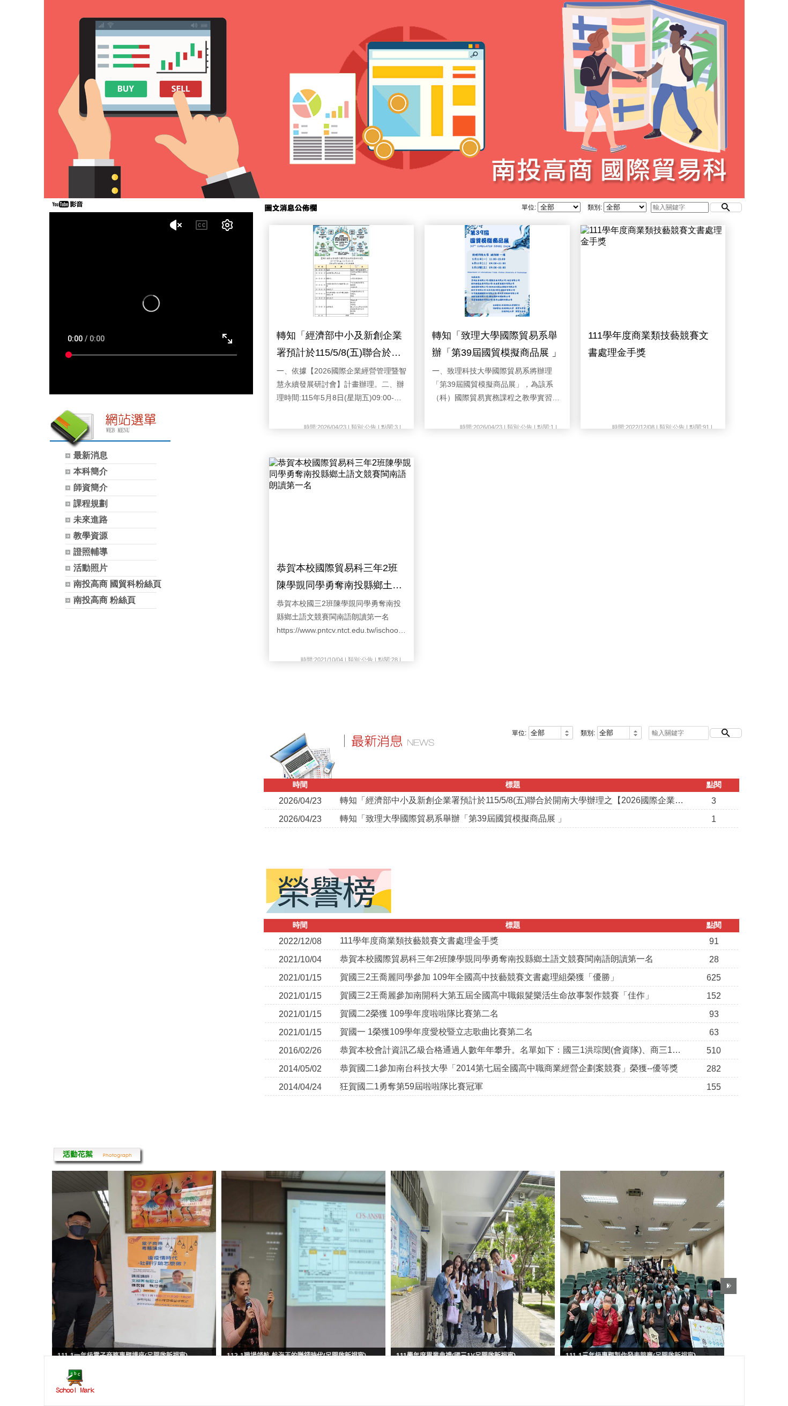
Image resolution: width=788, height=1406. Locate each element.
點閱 (714, 784)
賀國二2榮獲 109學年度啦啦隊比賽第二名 (419, 1013)
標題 (513, 784)
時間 (300, 784)
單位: (529, 207)
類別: (595, 207)
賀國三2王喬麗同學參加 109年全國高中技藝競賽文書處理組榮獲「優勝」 (479, 977)
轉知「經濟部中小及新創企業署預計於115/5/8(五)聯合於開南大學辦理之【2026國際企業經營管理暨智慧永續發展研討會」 (340, 346)
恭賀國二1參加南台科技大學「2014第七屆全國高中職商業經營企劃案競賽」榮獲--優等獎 (509, 1068)
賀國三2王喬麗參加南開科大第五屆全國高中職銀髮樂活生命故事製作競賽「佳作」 (496, 995)
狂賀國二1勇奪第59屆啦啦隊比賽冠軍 (411, 1086)
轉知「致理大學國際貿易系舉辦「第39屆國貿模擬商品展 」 (496, 344)
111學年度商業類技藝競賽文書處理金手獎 (648, 344)
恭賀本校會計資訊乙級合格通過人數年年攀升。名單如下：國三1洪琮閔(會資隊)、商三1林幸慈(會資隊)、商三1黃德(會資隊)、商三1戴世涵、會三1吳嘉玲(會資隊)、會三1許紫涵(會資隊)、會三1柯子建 (513, 1049)
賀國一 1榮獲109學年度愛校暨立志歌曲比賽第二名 (436, 1031)
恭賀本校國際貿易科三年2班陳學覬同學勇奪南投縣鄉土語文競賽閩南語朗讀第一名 (339, 578)
